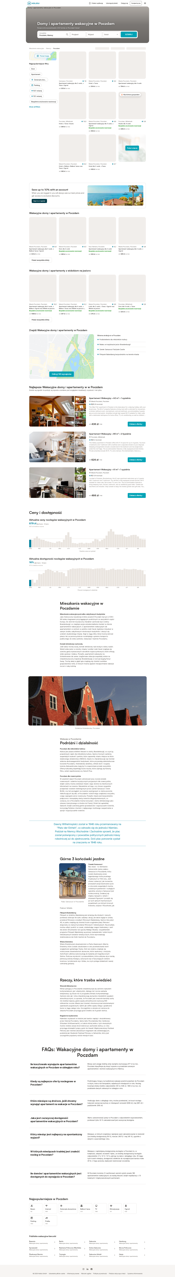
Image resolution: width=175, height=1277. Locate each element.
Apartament (35, 74)
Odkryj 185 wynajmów (61, 374)
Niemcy (48, 48)
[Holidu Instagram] (83, 1269)
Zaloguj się (124, 3)
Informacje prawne (73, 1273)
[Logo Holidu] (38, 3)
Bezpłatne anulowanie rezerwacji (43, 102)
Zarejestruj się (135, 3)
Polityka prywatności (100, 1273)
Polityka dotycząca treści (117, 1273)
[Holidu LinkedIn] (87, 1269)
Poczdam (56, 48)
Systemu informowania (135, 1273)
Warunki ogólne (86, 1273)
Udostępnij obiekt (112, 3)
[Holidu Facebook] (91, 1269)
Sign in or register (39, 201)
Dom (33, 69)
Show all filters (34, 107)
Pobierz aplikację (97, 3)
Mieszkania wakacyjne (36, 48)
